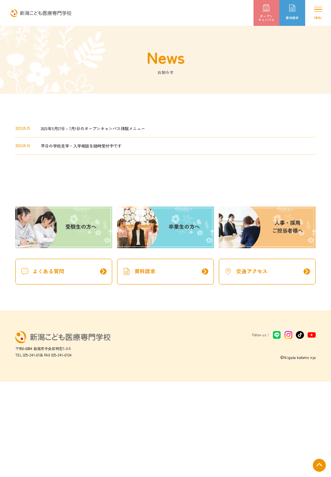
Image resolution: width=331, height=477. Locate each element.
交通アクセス (274, 271)
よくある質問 (70, 271)
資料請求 (172, 271)
